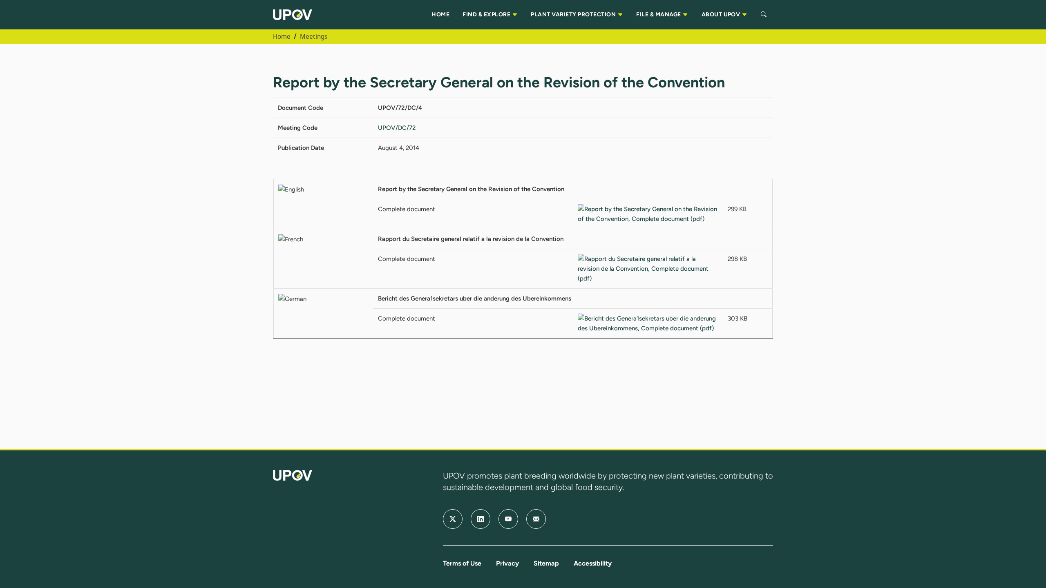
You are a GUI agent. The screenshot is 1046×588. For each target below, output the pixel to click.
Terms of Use (462, 563)
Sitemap (546, 563)
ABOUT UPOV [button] (722, 14)
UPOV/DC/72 (397, 127)
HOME (440, 14)
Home (282, 36)
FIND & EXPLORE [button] (487, 14)
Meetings (313, 36)
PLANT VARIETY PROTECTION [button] (574, 14)
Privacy (507, 563)
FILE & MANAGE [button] (659, 14)
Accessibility (593, 563)
